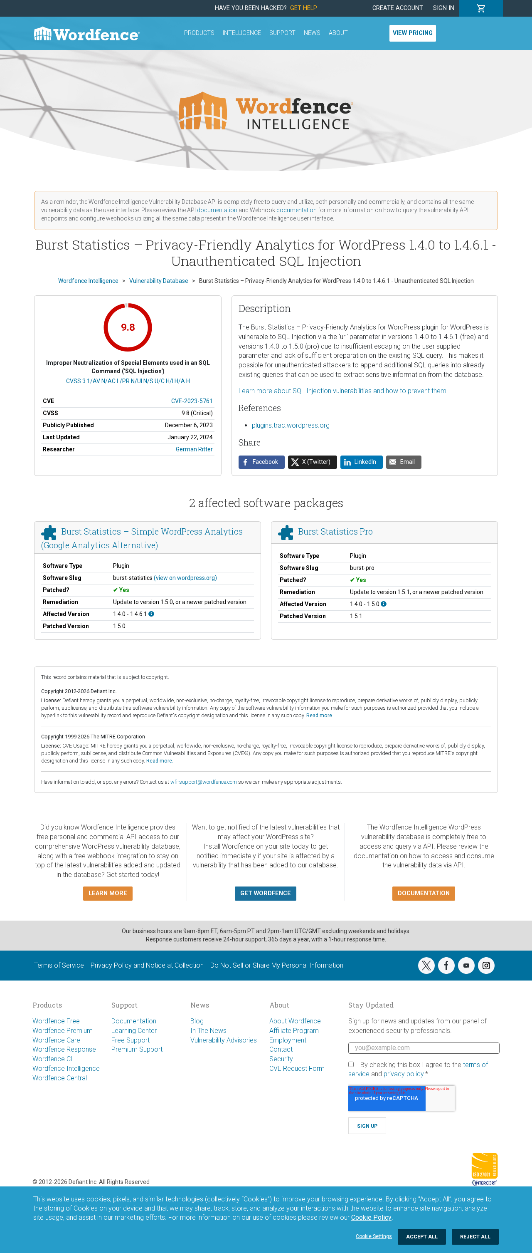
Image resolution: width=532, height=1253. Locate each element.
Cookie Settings (374, 1236)
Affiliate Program (294, 1031)
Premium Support (137, 1049)
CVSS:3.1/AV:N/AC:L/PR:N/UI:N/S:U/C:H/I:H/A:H (128, 381)
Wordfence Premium (62, 1031)
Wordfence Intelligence (66, 1068)
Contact (281, 1049)
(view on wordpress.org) (185, 577)
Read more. (319, 715)
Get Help (303, 8)
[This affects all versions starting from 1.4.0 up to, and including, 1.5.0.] (384, 604)
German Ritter (194, 449)
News (312, 33)
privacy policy (404, 1074)
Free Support (130, 1040)
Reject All (475, 1236)
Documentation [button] (424, 893)
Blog (197, 1021)
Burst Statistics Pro (335, 531)
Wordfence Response (64, 1049)
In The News (208, 1031)
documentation (217, 210)
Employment (287, 1040)
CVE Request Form (297, 1068)
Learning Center (134, 1031)
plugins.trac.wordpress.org (291, 425)
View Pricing (413, 33)
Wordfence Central (59, 1078)
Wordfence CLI (54, 1059)
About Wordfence (295, 1021)
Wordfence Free (56, 1021)
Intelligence (242, 33)
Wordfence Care (56, 1040)
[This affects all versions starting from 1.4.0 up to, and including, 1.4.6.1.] (151, 614)
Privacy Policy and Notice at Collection (147, 965)
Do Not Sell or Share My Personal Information (276, 965)
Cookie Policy (371, 1217)
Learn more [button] (108, 893)
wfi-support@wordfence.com (203, 782)
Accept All (422, 1236)
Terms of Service (59, 965)
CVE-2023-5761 (192, 401)
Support (282, 33)
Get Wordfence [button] (265, 893)
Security (281, 1059)
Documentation (133, 1021)
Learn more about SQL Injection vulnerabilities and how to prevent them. (343, 391)
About (338, 33)
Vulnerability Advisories (223, 1040)
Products (199, 33)
